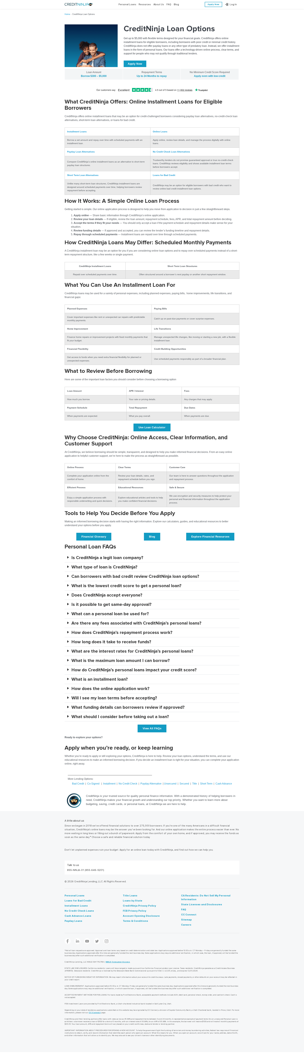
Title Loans (130, 895)
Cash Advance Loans (78, 915)
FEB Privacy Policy (134, 910)
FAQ (183, 909)
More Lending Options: (80, 779)
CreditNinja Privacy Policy (139, 905)
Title (194, 783)
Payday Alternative (151, 783)
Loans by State (132, 900)
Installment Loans (77, 131)
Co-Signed (93, 783)
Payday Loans (73, 921)
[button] (152, 557)
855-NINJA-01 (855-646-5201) (85, 870)
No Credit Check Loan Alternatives (171, 151)
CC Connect (188, 914)
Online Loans (160, 131)
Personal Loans (75, 895)
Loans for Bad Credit (164, 175)
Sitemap (186, 919)
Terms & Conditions (135, 921)
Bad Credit (78, 783)
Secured (184, 783)
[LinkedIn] (77, 941)
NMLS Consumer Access (118, 962)
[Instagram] (107, 941)
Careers (186, 924)
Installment (109, 783)
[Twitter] (97, 941)
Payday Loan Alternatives (81, 151)
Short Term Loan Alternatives (82, 175)
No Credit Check (128, 783)
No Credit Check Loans (79, 910)
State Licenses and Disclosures (201, 904)
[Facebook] (68, 941)
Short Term (206, 783)
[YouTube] (87, 941)
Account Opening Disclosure (141, 915)
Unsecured (170, 783)
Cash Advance (223, 783)
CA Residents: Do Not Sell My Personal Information (206, 897)
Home (67, 14)
